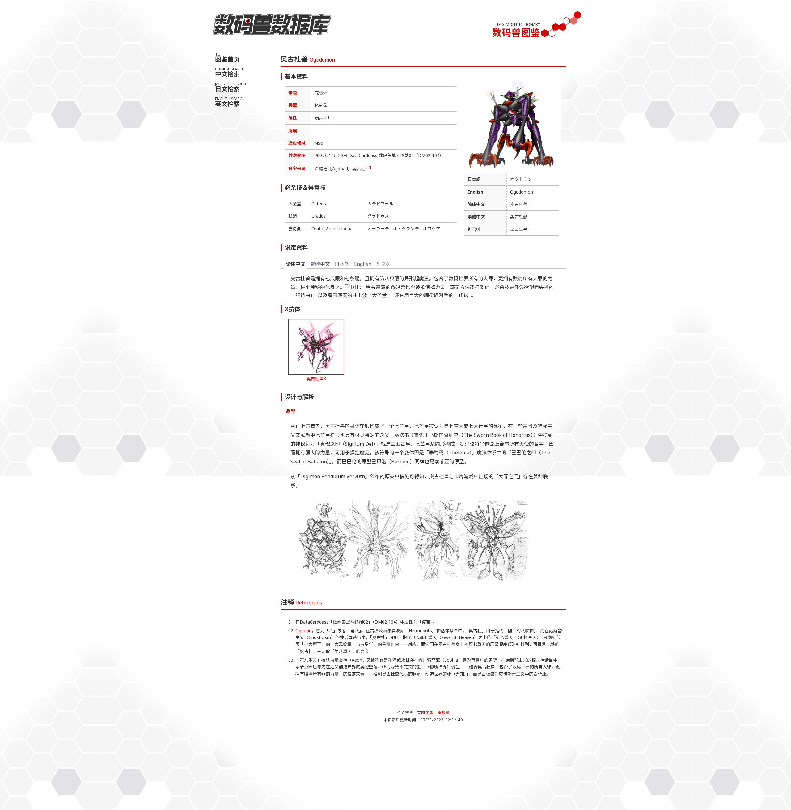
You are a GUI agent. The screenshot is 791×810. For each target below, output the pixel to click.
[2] (368, 167)
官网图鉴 (425, 712)
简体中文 (295, 264)
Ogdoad (303, 630)
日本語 (342, 264)
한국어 (383, 264)
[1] (326, 116)
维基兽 (444, 712)
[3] (347, 285)
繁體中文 (320, 264)
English (362, 264)
